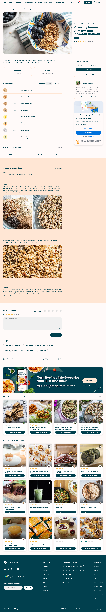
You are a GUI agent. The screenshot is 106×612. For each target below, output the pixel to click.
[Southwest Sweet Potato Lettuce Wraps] (40, 417)
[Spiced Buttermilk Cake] (91, 497)
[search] (73, 2)
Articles (45, 570)
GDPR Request (65, 609)
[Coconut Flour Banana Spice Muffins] (14, 461)
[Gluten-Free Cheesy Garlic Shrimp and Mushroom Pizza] (91, 417)
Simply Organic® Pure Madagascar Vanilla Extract (36, 138)
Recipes (45, 566)
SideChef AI (65, 582)
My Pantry (38, 2)
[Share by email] (95, 65)
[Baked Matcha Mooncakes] (91, 461)
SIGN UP (88, 2)
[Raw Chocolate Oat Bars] (15, 417)
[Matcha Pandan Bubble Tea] (40, 497)
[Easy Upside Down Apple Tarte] (40, 534)
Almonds (24, 97)
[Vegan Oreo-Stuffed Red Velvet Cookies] (65, 461)
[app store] (22, 576)
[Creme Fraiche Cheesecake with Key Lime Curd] (14, 534)
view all (100, 396)
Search (45, 587)
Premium (45, 591)
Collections (46, 574)
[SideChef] (11, 563)
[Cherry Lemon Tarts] (65, 534)
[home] (9, 2)
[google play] (9, 576)
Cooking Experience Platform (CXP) (72, 566)
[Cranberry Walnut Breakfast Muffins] (40, 461)
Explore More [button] (48, 2)
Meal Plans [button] (28, 2)
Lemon (23, 116)
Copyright (99, 609)
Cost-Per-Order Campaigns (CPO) (72, 570)
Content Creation (67, 574)
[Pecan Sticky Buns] (91, 534)
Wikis (44, 582)
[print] (78, 65)
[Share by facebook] (87, 65)
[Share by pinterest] (82, 65)
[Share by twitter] (91, 65)
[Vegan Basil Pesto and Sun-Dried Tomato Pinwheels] (65, 417)
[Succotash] (65, 497)
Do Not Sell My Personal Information (83, 609)
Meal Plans (46, 578)
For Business (60, 2)
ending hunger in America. (90, 142)
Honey (23, 123)
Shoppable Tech (66, 578)
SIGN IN (98, 2)
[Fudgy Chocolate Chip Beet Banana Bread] (14, 497)
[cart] (78, 2)
